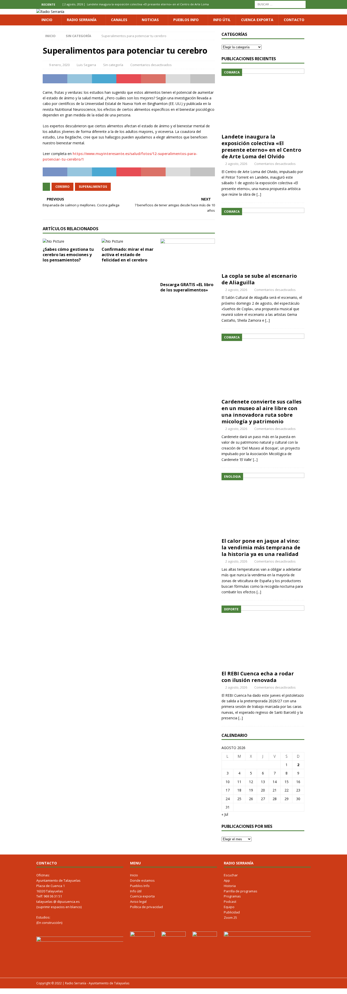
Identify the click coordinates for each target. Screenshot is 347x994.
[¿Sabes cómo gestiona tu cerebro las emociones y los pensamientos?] (70, 241)
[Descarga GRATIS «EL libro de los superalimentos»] (187, 259)
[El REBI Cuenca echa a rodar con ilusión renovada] (263, 636)
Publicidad (232, 912)
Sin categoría (113, 65)
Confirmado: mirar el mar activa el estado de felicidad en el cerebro (127, 254)
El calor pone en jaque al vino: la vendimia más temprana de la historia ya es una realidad (261, 547)
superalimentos (93, 186)
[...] (259, 194)
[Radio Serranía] (50, 11)
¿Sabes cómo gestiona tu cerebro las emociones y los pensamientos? (68, 254)
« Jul (225, 814)
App (227, 880)
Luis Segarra (86, 65)
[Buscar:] (280, 4)
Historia (230, 885)
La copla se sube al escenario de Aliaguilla (259, 279)
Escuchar (231, 875)
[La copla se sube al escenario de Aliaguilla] (263, 239)
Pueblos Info (186, 19)
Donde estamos (142, 880)
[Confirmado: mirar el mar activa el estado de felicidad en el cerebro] (129, 241)
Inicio (46, 19)
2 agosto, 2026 (236, 163)
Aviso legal (138, 901)
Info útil (222, 19)
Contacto (294, 19)
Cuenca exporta (257, 19)
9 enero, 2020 (59, 65)
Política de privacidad (146, 907)
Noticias (150, 19)
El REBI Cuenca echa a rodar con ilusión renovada (258, 677)
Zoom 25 (230, 917)
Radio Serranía (82, 19)
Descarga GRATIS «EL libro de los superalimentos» (186, 287)
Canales (119, 19)
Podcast (230, 901)
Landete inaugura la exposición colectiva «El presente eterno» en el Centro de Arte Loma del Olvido (261, 146)
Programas (232, 896)
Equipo (229, 907)
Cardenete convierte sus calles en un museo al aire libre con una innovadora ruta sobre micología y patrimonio (262, 411)
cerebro (62, 186)
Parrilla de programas (240, 891)
